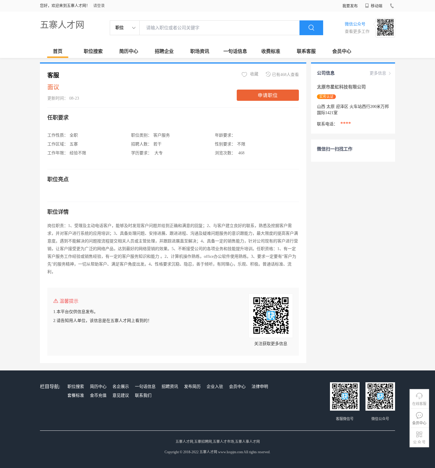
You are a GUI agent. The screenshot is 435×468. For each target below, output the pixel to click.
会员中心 (341, 51)
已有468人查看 (285, 74)
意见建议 (120, 395)
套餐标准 (75, 395)
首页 (57, 51)
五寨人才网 (62, 25)
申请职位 (268, 95)
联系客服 (306, 51)
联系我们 (143, 395)
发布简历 (192, 386)
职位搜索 (93, 51)
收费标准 (270, 51)
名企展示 (120, 386)
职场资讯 (199, 51)
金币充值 (98, 395)
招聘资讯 (170, 386)
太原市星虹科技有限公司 (342, 87)
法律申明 (260, 386)
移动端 (376, 6)
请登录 (99, 5)
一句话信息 (235, 51)
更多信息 (378, 73)
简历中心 (128, 51)
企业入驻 (215, 386)
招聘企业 (164, 51)
